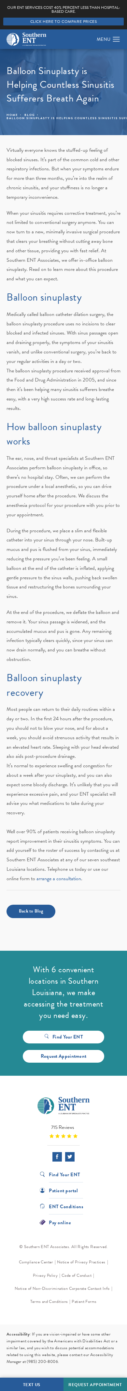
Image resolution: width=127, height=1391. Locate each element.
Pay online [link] (60, 1222)
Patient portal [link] (63, 1190)
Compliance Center (36, 1262)
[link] (63, 1131)
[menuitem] (57, 1157)
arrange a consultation (58, 879)
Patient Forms (84, 1301)
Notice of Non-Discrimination (41, 1288)
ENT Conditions (66, 1206)
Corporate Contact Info (89, 1288)
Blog (29, 115)
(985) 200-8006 (42, 1361)
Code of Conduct (77, 1275)
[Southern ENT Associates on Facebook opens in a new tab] (57, 1157)
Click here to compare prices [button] (63, 21)
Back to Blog (31, 911)
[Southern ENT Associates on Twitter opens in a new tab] (70, 1157)
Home (12, 115)
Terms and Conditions (49, 1301)
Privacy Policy (45, 1275)
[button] (116, 39)
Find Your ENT (67, 1036)
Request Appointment (64, 1056)
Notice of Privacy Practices (81, 1262)
